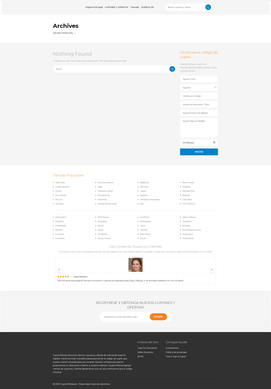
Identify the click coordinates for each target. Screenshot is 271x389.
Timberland (187, 238)
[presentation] (188, 7)
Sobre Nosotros (145, 352)
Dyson (58, 191)
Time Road (60, 195)
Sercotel (144, 187)
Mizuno (59, 199)
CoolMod (144, 217)
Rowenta (102, 199)
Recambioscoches (191, 230)
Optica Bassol (189, 217)
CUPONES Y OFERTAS (116, 7)
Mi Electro (103, 234)
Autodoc (59, 203)
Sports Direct (104, 238)
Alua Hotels (188, 182)
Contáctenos (172, 348)
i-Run (142, 225)
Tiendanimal (104, 195)
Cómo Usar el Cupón (176, 356)
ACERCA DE (147, 7)
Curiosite (59, 234)
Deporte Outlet (105, 191)
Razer (100, 230)
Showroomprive (105, 182)
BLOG (141, 356)
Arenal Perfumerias (107, 203)
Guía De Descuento (147, 348)
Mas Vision (145, 234)
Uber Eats (60, 182)
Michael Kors (188, 191)
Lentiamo (60, 238)
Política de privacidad (176, 352)
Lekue (143, 191)
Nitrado (59, 230)
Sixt (142, 203)
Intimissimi (60, 217)
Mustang (102, 221)
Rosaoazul (187, 234)
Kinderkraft (60, 225)
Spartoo (144, 195)
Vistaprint (187, 221)
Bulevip (186, 195)
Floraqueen (145, 221)
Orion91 (143, 230)
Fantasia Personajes (150, 199)
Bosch (101, 225)
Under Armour (62, 187)
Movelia (186, 225)
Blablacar (144, 182)
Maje (100, 187)
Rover (143, 238)
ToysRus (59, 221)
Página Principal (94, 7)
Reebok (186, 187)
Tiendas (134, 7)
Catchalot (187, 199)
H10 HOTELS (188, 203)
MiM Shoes (103, 217)
